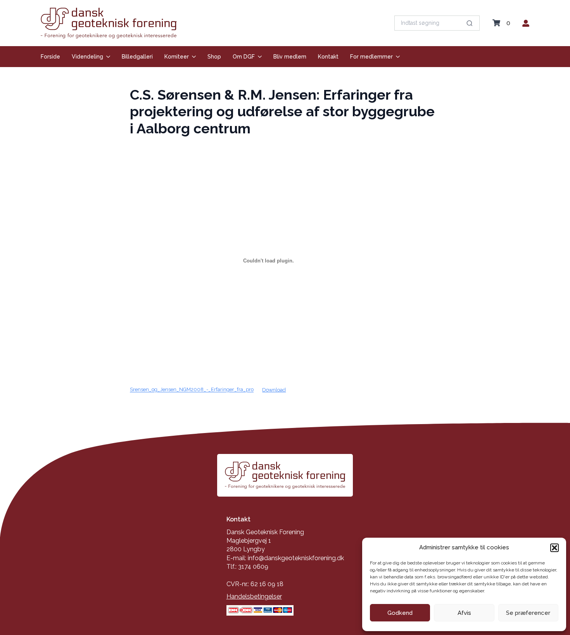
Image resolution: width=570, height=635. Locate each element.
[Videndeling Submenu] (106, 56)
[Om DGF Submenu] (258, 56)
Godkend (400, 612)
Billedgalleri (137, 56)
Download (274, 390)
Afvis (464, 612)
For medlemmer (371, 56)
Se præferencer (528, 612)
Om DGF (244, 56)
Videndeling (87, 56)
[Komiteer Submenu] (192, 56)
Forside (50, 56)
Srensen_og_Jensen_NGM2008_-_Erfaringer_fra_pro (192, 390)
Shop (214, 56)
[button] (554, 548)
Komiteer (176, 56)
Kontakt (328, 56)
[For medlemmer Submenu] (396, 56)
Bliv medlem (289, 56)
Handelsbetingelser (254, 596)
